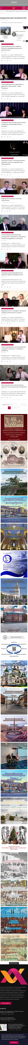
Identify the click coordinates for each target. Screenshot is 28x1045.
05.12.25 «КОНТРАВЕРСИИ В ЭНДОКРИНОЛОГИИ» (14, 4)
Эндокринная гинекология (7, 44)
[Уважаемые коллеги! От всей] (14, 838)
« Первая (12, 404)
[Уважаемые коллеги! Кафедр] (14, 646)
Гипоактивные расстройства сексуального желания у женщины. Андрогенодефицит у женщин (13, 236)
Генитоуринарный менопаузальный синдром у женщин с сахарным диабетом (13, 348)
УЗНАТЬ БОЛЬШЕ (5, 1003)
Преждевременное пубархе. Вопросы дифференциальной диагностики (11, 48)
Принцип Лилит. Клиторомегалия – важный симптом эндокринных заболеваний (13, 162)
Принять (14, 1042)
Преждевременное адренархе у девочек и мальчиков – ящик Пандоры (12, 86)
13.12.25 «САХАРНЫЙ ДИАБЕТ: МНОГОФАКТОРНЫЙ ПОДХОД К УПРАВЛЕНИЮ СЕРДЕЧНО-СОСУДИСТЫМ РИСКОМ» (16, 1026)
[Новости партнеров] (14, 564)
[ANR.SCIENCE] (14, 8)
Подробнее (15, 1039)
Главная (1, 11)
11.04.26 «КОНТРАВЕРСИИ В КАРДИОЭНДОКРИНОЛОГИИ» (8, 1018)
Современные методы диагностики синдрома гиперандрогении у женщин (13, 124)
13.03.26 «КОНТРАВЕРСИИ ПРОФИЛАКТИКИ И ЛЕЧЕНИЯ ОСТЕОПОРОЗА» (12, 1012)
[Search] (24, 8)
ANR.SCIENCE (5, 202)
